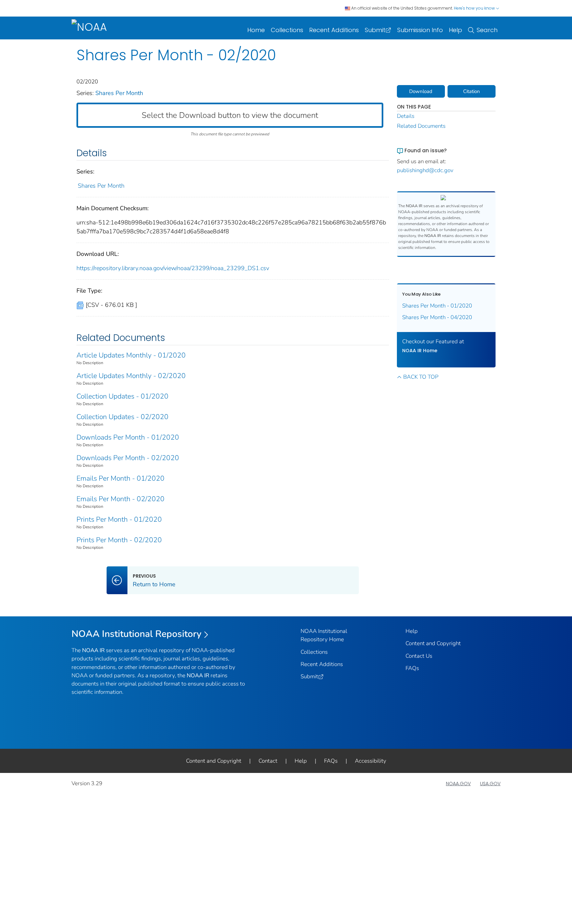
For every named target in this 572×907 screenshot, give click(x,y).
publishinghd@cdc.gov (425, 170)
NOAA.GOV (458, 783)
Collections (287, 30)
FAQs (412, 668)
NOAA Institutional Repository (137, 634)
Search (487, 30)
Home (256, 30)
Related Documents (421, 126)
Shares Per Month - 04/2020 (437, 317)
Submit (375, 30)
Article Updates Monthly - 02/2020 (131, 375)
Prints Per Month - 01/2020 (119, 519)
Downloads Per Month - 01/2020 (127, 437)
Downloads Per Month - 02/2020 (127, 457)
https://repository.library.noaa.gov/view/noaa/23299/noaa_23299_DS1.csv (172, 268)
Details (405, 116)
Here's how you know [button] (475, 8)
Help (455, 30)
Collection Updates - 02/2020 (122, 416)
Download (420, 91)
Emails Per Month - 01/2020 (120, 478)
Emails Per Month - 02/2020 (120, 498)
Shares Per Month (119, 93)
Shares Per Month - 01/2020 (437, 306)
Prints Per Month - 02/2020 (119, 540)
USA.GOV (490, 783)
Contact (268, 761)
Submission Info (420, 30)
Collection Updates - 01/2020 (122, 396)
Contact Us (418, 656)
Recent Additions (334, 30)
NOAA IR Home (419, 350)
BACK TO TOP (420, 377)
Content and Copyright (433, 643)
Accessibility (370, 761)
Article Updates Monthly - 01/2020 (131, 355)
